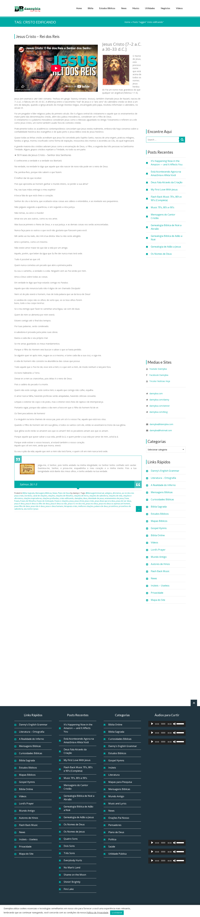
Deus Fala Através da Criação (166, 182)
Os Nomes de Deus (161, 253)
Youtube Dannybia (158, 368)
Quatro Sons (71, 838)
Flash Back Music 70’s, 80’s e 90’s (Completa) (166, 198)
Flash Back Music (160, 571)
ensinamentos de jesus (114, 498)
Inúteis (112, 767)
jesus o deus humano (54, 506)
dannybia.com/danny (159, 399)
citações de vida (115, 495)
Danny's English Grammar (122, 746)
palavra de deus (101, 506)
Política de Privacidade (97, 912)
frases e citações (62, 501)
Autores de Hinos (160, 564)
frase (127, 498)
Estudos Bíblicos (107, 8)
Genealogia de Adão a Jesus (166, 246)
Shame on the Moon (75, 874)
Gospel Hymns (159, 528)
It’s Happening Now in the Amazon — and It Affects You (166, 162)
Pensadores (114, 825)
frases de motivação (45, 501)
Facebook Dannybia (158, 375)
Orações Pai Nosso (118, 817)
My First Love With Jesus (164, 189)
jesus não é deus (38, 506)
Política (112, 839)
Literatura (113, 774)
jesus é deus (19, 503)
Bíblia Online (158, 535)
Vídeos (179, 8)
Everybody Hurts (73, 860)
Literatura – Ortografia (163, 478)
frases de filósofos (28, 501)
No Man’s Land (72, 867)
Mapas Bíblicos (159, 521)
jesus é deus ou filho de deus (37, 503)
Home (79, 8)
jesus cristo (89, 501)
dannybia (78, 498)
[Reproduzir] (152, 723)
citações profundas (51, 498)
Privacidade (157, 592)
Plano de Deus (64, 493)
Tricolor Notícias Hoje (159, 381)
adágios (108, 493)
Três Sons (69, 853)
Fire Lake (69, 889)
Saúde (111, 846)
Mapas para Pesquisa (120, 782)
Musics (135, 8)
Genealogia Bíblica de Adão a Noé (166, 237)
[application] (167, 724)
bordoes (28, 495)
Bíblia (90, 8)
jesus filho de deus (22, 506)
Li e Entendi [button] (117, 912)
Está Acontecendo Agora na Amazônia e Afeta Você (166, 173)
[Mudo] (174, 723)
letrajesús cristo (70, 506)
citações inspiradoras (33, 498)
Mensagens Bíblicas (162, 492)
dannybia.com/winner (159, 405)
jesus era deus (92, 503)
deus (85, 498)
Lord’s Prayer (158, 549)
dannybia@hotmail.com (161, 430)
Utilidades (150, 8)
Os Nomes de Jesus (74, 831)
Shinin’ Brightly (72, 881)
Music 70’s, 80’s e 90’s (162, 207)
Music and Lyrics (117, 803)
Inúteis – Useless (160, 585)
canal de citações (40, 495)
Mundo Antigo (159, 556)
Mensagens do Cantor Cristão (163, 216)
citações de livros (81, 495)
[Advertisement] (166, 78)
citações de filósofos (64, 495)
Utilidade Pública (117, 853)
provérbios (113, 506)
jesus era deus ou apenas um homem (114, 503)
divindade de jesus (96, 498)
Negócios (165, 8)
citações (51, 495)
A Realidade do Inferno (163, 485)
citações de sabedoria (98, 495)
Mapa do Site (158, 600)
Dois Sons (69, 846)
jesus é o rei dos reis (76, 503)
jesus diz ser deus (123, 501)
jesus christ (79, 501)
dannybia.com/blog (158, 412)
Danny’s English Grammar (165, 470)
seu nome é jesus (31, 509)
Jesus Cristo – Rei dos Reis (37, 36)
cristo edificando (67, 498)
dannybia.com (156, 393)
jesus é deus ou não (59, 503)
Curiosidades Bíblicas (162, 499)
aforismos (117, 493)
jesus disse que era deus (105, 501)
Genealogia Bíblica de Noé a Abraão (166, 227)
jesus (71, 501)
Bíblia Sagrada (159, 506)
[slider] (180, 723)
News (124, 8)
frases (16, 501)
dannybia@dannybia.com (161, 424)
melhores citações (85, 506)
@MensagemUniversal (95, 493)
